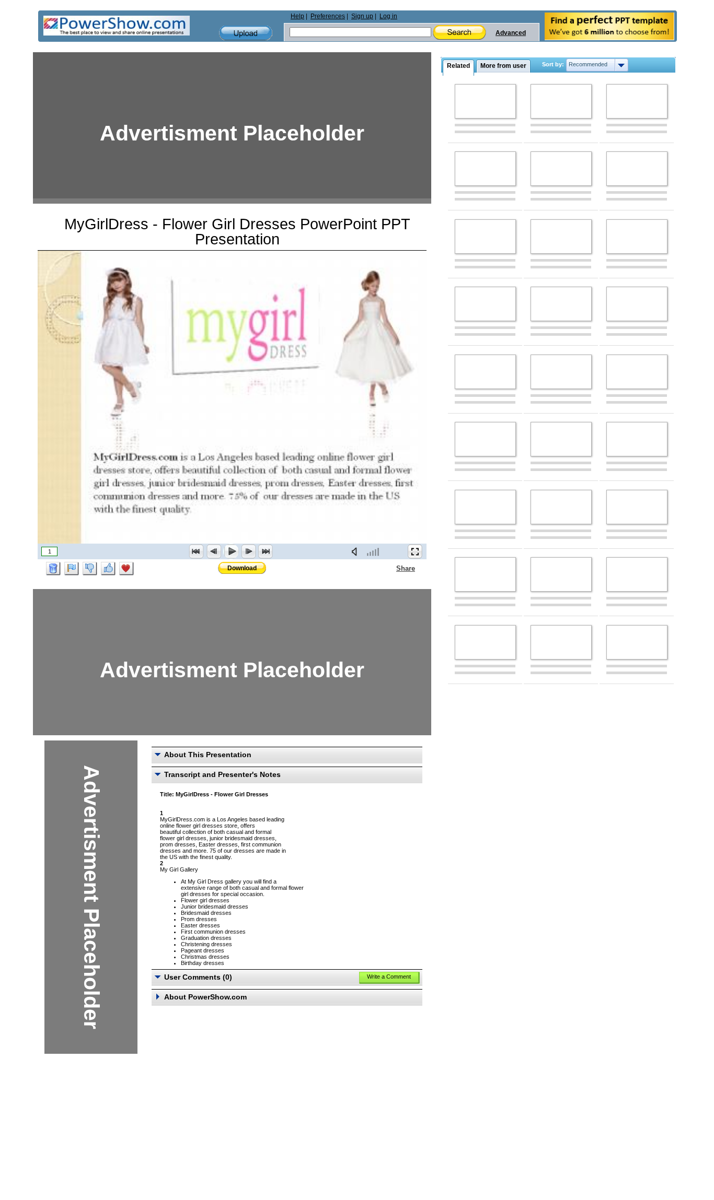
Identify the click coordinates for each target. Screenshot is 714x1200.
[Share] (390, 568)
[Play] (231, 551)
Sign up (362, 16)
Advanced (511, 33)
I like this (108, 568)
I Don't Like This (90, 568)
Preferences (327, 16)
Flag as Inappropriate (71, 568)
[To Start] (196, 551)
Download (242, 568)
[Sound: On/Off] (356, 551)
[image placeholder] (485, 101)
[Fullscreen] (415, 551)
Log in (388, 16)
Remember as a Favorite (126, 568)
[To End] (265, 551)
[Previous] (214, 551)
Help (297, 16)
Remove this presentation (53, 568)
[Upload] (245, 33)
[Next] (248, 551)
